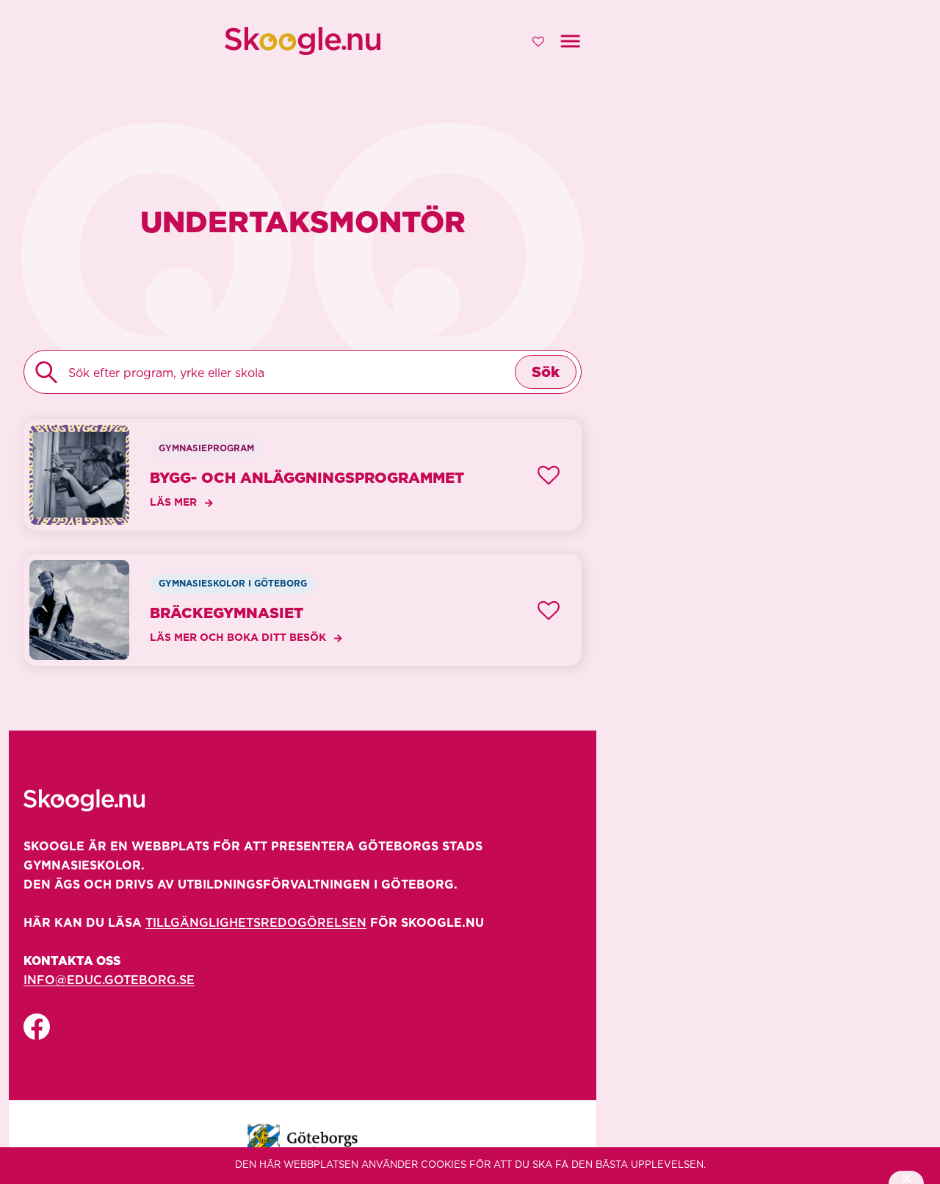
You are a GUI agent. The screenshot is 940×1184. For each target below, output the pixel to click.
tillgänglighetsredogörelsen (255, 923)
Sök (546, 372)
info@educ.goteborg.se (109, 980)
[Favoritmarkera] (548, 475)
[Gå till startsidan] (302, 41)
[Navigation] (570, 41)
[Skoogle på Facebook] (37, 1027)
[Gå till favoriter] (538, 41)
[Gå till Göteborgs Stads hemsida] (302, 1142)
